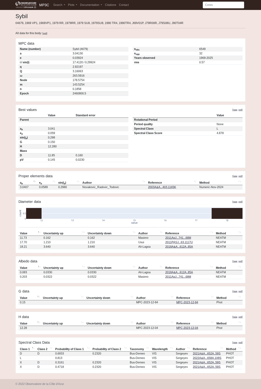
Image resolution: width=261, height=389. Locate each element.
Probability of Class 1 (69, 349)
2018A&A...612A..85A (179, 246)
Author (87, 182)
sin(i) (62, 183)
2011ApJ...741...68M (178, 237)
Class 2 (42, 349)
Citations (110, 4)
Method (204, 182)
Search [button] (58, 4)
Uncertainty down (100, 233)
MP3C (44, 5)
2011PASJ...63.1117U (179, 242)
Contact (124, 4)
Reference (155, 182)
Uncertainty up (53, 233)
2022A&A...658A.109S (207, 357)
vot (45, 33)
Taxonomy (137, 349)
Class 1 (25, 349)
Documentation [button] (90, 4)
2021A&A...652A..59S (207, 353)
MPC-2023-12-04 (187, 327)
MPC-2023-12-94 (187, 302)
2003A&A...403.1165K (162, 187)
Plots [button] (71, 4)
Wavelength (160, 349)
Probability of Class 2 (107, 349)
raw (235, 109)
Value (23, 233)
